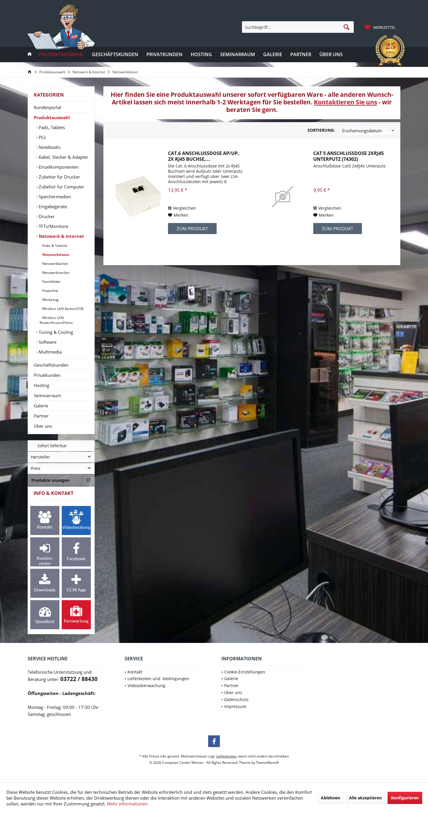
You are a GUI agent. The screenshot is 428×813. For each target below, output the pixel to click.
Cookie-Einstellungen (244, 672)
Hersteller (40, 457)
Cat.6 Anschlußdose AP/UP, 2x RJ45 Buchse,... (203, 156)
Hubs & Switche (54, 245)
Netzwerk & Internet (61, 236)
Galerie (41, 406)
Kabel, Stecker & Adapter (63, 157)
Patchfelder (51, 281)
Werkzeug (50, 299)
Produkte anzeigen (50, 480)
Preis (35, 468)
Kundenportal (47, 107)
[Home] (30, 54)
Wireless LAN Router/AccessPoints (56, 320)
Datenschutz (236, 699)
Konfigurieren (405, 797)
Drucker (46, 216)
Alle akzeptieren (365, 797)
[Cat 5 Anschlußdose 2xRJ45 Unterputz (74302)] (282, 196)
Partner (41, 416)
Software (47, 342)
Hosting (41, 385)
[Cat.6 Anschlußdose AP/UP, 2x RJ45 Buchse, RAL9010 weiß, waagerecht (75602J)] (137, 196)
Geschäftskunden (51, 365)
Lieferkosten (226, 756)
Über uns (43, 426)
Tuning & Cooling (55, 332)
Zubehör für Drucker (59, 177)
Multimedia (50, 352)
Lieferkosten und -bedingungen (158, 678)
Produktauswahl (52, 117)
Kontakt (135, 672)
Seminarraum (47, 395)
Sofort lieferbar (52, 445)
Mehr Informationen (127, 804)
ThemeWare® (267, 762)
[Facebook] (214, 741)
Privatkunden (47, 375)
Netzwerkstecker (55, 272)
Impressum (235, 706)
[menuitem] (380, 27)
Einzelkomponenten (58, 167)
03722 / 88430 (79, 679)
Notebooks (49, 147)
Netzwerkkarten (54, 263)
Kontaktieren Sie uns (345, 102)
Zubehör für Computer (61, 187)
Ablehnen (330, 797)
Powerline (49, 290)
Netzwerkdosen (55, 254)
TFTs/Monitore (53, 226)
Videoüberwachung (146, 685)
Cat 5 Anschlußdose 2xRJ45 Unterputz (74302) (348, 156)
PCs (42, 137)
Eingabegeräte (52, 206)
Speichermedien (54, 196)
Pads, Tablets (51, 127)
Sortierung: (321, 130)
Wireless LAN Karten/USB (62, 308)
